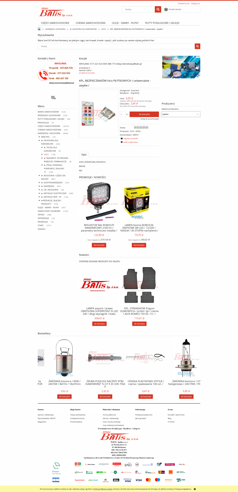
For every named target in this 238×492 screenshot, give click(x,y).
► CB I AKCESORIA (49, 189)
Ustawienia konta (77, 418)
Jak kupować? (140, 418)
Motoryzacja (43, 122)
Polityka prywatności (143, 415)
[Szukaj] (158, 9)
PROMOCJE (43, 221)
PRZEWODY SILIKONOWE (49, 115)
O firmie (171, 422)
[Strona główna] (56, 11)
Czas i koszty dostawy (112, 422)
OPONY (41, 214)
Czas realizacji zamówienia (113, 425)
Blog (169, 418)
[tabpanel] (119, 166)
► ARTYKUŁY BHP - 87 (51, 197)
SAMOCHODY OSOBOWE (49, 211)
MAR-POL (45, 136)
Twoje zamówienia (77, 415)
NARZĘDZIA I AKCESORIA (49, 133)
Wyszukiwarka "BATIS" (47, 418)
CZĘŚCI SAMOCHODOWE (49, 126)
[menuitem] (55, 23)
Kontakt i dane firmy (176, 415)
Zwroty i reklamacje (46, 415)
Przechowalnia (76, 422)
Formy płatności (109, 415)
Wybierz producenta (170, 109)
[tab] (84, 154)
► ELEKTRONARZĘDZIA (51, 182)
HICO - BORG (135, 131)
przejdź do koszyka (87, 73)
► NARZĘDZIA (47, 186)
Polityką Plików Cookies (103, 489)
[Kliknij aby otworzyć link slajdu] (181, 73)
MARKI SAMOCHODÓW (48, 111)
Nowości (41, 229)
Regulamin (42, 422)
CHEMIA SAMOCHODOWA (49, 129)
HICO (46, 154)
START (41, 225)
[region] (57, 97)
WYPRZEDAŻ (43, 218)
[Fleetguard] (48, 97)
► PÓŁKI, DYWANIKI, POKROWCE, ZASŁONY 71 (54, 168)
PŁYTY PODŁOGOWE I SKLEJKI (51, 119)
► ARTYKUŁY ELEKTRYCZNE (53, 193)
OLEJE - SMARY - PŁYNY (48, 207)
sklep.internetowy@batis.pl (61, 83)
